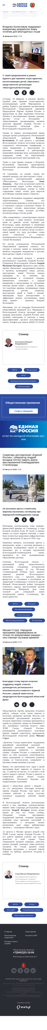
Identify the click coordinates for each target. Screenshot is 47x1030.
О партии (8, 932)
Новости (32, 12)
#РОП (23, 375)
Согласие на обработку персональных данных (23, 996)
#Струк (31, 904)
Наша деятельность (18, 12)
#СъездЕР (11, 910)
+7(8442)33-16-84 (23, 952)
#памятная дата (23, 615)
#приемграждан (24, 386)
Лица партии (30, 932)
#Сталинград (37, 620)
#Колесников (32, 370)
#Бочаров (31, 604)
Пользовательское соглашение (23, 988)
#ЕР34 (14, 370)
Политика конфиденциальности (23, 990)
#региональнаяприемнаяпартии (23, 381)
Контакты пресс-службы (11, 942)
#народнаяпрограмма (31, 910)
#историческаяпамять (23, 609)
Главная (6, 12)
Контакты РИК (31, 936)
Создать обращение (23, 411)
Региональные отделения (10, 937)
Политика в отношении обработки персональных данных (23, 993)
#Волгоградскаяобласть (15, 620)
